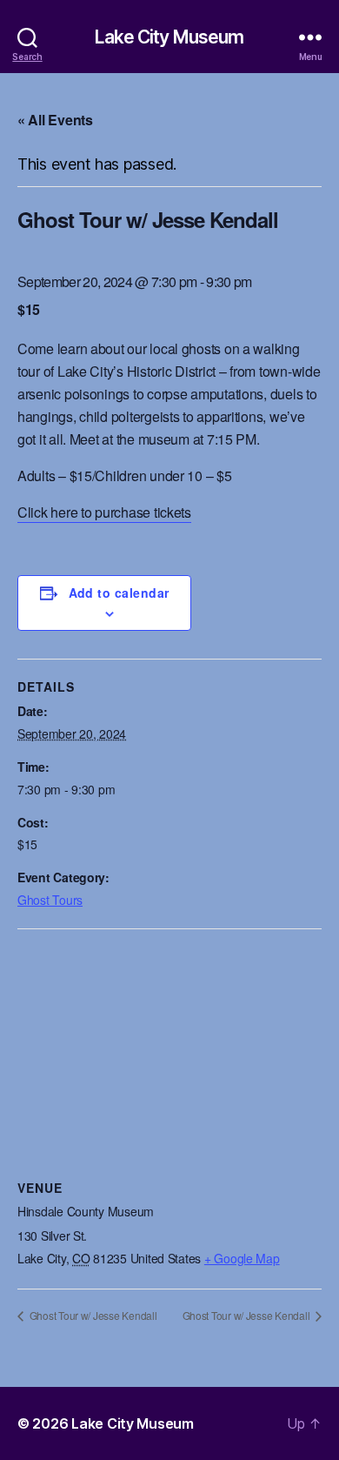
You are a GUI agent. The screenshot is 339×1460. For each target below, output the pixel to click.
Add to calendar (119, 592)
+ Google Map (242, 1258)
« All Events (55, 120)
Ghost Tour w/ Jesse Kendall (91, 1315)
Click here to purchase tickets (104, 512)
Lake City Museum (169, 37)
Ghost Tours (50, 899)
